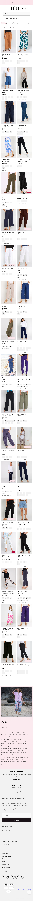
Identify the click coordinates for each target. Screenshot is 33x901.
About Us (5, 853)
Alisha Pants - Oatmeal (21, 451)
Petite (9, 23)
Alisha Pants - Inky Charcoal (8, 451)
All (3, 23)
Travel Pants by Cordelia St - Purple (23, 378)
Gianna (23, 23)
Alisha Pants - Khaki (8, 341)
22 (24, 350)
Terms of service (21, 889)
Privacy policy (28, 889)
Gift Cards (5, 859)
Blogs (3, 861)
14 (24, 60)
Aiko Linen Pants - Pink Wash (8, 628)
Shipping (5, 839)
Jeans (16, 23)
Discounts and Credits (9, 836)
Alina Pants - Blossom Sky (6, 556)
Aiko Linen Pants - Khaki (23, 414)
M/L (22, 201)
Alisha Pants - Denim (6, 378)
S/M (19, 201)
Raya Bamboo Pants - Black (24, 556)
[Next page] (28, 682)
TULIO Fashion (26, 886)
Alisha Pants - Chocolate (21, 233)
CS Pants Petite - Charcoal (22, 592)
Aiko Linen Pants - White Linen (23, 269)
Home (7, 18)
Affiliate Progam (7, 867)
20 (6, 99)
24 (27, 350)
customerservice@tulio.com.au (16, 792)
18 (3, 99)
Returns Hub (6, 830)
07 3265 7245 (16, 788)
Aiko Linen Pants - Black (8, 665)
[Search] (28, 13)
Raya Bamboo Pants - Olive (8, 196)
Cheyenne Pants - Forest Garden (23, 55)
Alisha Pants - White (8, 268)
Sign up (16, 820)
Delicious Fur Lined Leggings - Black (23, 160)
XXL (3, 168)
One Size (19, 166)
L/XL (26, 201)
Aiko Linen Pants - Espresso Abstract (8, 592)
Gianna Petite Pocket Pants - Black (24, 665)
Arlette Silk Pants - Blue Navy (8, 125)
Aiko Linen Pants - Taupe (8, 305)
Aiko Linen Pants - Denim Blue (23, 305)
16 (27, 60)
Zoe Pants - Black (23, 196)
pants (9, 730)
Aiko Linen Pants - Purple (23, 628)
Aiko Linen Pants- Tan (7, 55)
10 (18, 60)
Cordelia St (18, 750)
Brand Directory (7, 856)
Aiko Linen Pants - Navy (8, 233)
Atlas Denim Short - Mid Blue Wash (23, 523)
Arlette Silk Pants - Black (23, 91)
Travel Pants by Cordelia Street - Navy (22, 486)
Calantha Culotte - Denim (8, 91)
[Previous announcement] (3, 2)
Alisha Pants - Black (8, 522)
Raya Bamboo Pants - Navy (8, 485)
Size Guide (5, 833)
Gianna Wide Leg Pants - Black (7, 414)
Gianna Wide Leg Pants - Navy (22, 342)
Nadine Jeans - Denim (22, 125)
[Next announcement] (30, 2)
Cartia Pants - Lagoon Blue (6, 160)
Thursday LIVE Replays (9, 841)
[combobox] (16, 13)
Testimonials (6, 864)
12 (21, 60)
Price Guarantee (7, 844)
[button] (3, 8)
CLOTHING (12, 18)
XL (10, 60)
